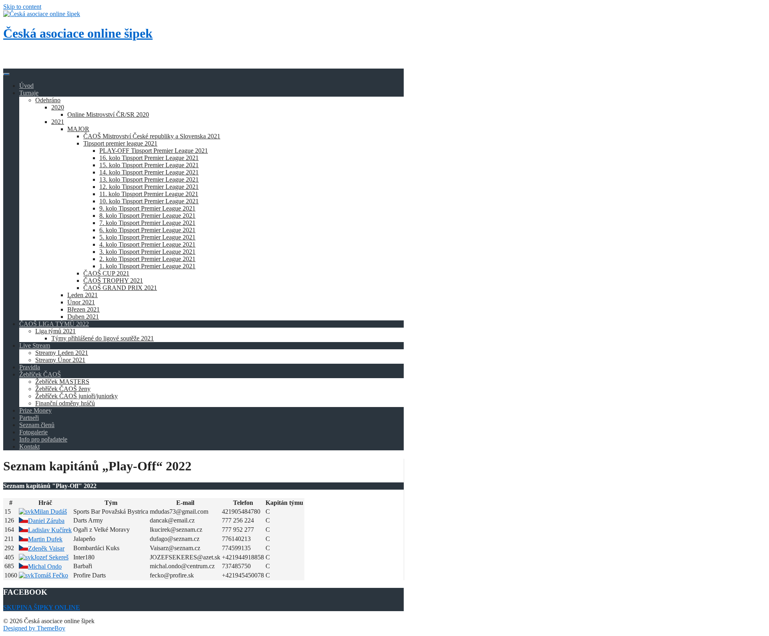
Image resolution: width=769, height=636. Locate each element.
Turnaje (28, 92)
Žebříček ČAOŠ (40, 374)
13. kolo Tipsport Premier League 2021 (149, 179)
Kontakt (29, 446)
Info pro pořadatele (43, 439)
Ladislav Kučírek (50, 530)
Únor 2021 (81, 302)
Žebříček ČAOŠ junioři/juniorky (76, 396)
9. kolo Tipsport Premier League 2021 (147, 208)
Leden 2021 (82, 295)
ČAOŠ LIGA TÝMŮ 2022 (54, 323)
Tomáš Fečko (51, 575)
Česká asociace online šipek (78, 33)
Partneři (29, 417)
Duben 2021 (83, 316)
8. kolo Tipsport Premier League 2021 (147, 215)
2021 (57, 121)
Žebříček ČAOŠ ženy (63, 388)
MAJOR (78, 129)
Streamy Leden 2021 (61, 352)
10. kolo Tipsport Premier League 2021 (149, 201)
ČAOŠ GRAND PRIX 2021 (120, 287)
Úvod (26, 85)
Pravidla (29, 367)
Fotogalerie (33, 432)
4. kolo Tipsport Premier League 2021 (147, 244)
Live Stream (34, 345)
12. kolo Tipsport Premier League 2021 (149, 186)
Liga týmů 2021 (55, 331)
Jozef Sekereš (51, 557)
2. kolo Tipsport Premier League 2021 (147, 258)
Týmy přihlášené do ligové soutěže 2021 (102, 338)
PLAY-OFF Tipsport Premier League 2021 (153, 150)
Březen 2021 (83, 309)
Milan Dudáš (50, 511)
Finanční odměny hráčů (65, 403)
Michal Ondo (45, 566)
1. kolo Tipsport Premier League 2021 (147, 266)
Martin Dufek (45, 539)
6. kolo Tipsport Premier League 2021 (147, 230)
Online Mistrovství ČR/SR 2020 (108, 114)
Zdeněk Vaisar (46, 548)
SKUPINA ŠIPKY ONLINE (41, 607)
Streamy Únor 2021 (60, 359)
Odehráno (47, 100)
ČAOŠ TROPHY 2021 (113, 280)
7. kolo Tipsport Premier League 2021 (147, 222)
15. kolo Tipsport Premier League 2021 (149, 165)
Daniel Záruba (46, 520)
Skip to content (22, 6)
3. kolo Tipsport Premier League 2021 (147, 251)
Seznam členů (36, 424)
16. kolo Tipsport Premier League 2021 (149, 157)
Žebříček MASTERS (62, 381)
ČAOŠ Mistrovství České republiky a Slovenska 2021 (151, 136)
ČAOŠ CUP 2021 (106, 273)
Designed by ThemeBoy (34, 628)
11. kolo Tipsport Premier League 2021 (148, 193)
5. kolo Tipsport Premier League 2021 (147, 237)
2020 (57, 107)
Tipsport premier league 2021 (120, 143)
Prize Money (35, 410)
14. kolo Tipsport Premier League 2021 (149, 172)
